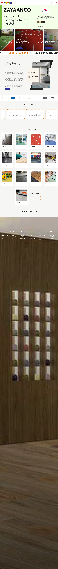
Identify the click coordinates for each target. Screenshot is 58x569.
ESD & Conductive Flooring (49, 146)
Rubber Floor (4, 183)
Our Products (48, 48)
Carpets (16, 53)
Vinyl (17, 146)
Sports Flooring (33, 146)
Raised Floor (18, 202)
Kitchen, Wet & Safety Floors (6, 165)
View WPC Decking (20, 48)
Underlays (32, 183)
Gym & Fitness (35, 53)
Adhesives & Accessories (49, 183)
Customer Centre (52, 0)
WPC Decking (18, 183)
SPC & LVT (18, 165)
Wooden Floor (4, 146)
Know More (32, 79)
